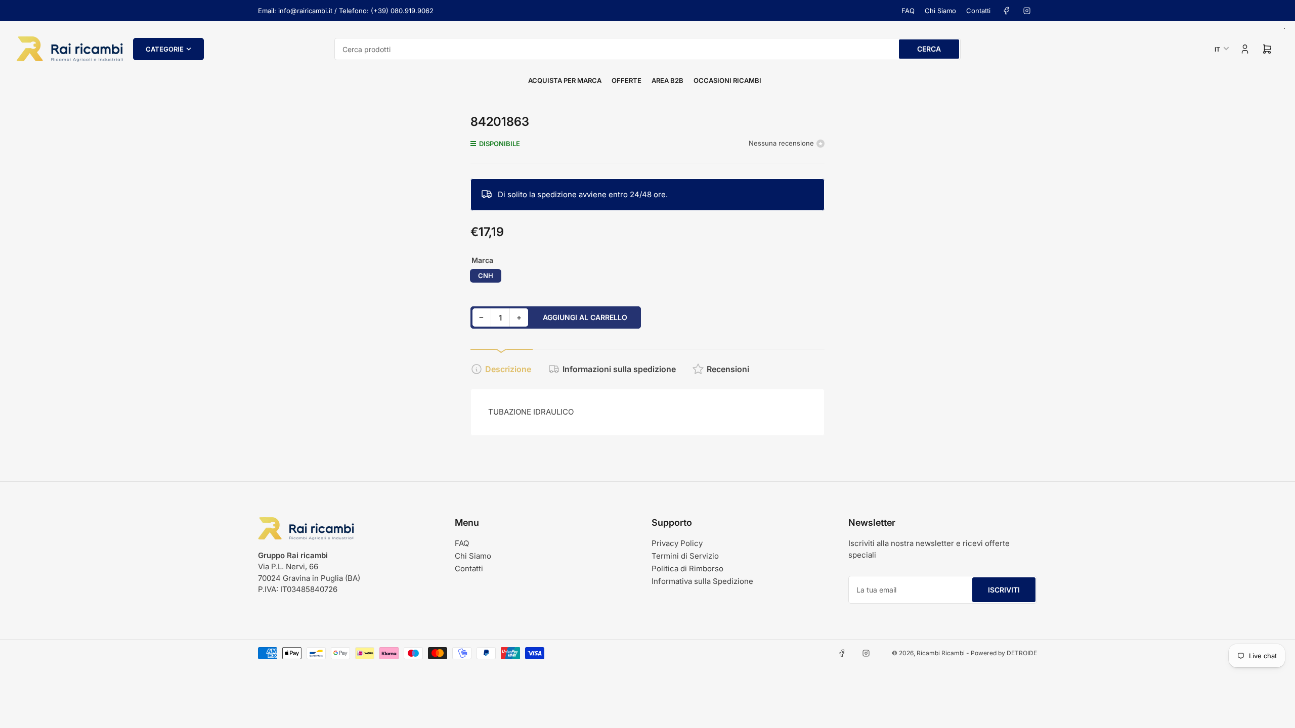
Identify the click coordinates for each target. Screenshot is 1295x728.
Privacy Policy (677, 543)
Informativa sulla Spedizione (702, 581)
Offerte (626, 80)
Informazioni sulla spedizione (619, 369)
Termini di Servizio (685, 556)
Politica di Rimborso (687, 568)
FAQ (908, 11)
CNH (485, 275)
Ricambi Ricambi (941, 653)
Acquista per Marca (564, 80)
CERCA (929, 48)
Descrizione (508, 369)
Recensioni (728, 369)
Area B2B (667, 80)
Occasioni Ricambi (727, 80)
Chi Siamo (940, 11)
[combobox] (647, 49)
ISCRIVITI (1004, 589)
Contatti (978, 11)
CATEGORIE (165, 49)
